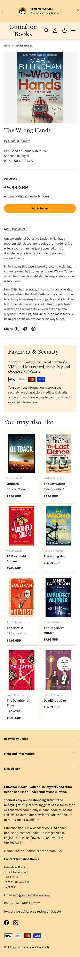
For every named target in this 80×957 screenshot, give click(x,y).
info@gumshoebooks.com (31, 895)
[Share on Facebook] (25, 329)
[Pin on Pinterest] (33, 329)
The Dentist (15, 628)
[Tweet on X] (17, 329)
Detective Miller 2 (15, 229)
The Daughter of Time (18, 703)
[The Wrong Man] (58, 525)
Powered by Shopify (39, 946)
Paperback (10, 178)
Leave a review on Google (43, 911)
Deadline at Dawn (56, 700)
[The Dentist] (21, 597)
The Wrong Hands (23, 45)
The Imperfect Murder (54, 630)
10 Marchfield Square (16, 558)
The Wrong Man (54, 556)
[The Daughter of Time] (21, 670)
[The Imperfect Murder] (58, 597)
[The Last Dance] (58, 453)
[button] (64, 30)
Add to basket (40, 208)
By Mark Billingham (17, 141)
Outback (13, 484)
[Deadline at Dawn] (58, 670)
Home (7, 45)
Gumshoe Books (20, 946)
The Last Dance (54, 484)
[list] (40, 87)
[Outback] (21, 453)
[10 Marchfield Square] (21, 525)
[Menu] (73, 30)
